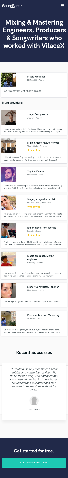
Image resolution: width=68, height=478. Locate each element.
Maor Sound (34, 410)
